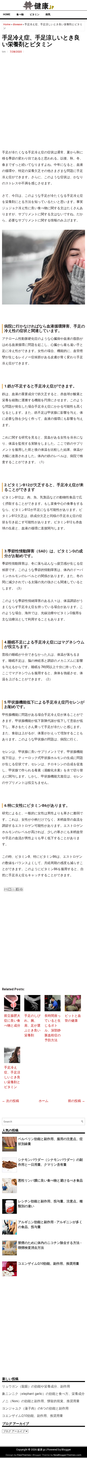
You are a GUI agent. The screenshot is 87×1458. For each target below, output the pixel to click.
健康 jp (41, 1449)
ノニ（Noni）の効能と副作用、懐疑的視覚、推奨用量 (41, 1401)
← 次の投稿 (10, 1101)
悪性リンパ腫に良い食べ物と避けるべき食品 (50, 1180)
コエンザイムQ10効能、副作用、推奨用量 (48, 1264)
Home (6, 14)
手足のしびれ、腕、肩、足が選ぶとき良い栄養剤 (32, 1025)
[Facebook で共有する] (17, 889)
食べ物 (20, 14)
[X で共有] (14, 889)
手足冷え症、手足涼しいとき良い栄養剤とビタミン (12, 1077)
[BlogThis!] (10, 889)
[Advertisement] (43, 101)
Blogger (66, 1449)
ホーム (43, 1101)
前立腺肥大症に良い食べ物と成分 (12, 1020)
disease (17, 24)
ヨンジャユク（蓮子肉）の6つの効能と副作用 (35, 1408)
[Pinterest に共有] (21, 889)
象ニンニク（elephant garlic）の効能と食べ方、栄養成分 (43, 1394)
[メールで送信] (6, 889)
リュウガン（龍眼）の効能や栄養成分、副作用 (36, 1386)
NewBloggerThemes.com (67, 1455)
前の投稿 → (76, 1101)
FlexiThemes (24, 1455)
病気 (48, 14)
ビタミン (34, 14)
